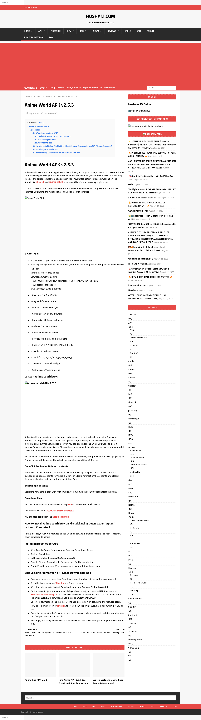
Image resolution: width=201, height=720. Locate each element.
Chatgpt (132, 386)
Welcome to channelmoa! (140, 259)
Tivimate (132, 631)
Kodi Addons (135, 450)
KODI (82, 31)
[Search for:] (12, 2)
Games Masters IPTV (138, 211)
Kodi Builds (135, 472)
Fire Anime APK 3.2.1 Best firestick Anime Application (73, 681)
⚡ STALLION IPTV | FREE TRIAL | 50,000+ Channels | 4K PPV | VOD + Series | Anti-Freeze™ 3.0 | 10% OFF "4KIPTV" (152, 144)
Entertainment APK (138, 338)
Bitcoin (131, 377)
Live (130, 480)
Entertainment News (139, 520)
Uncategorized (135, 639)
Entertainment (137, 457)
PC (129, 551)
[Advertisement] (100, 63)
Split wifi (132, 615)
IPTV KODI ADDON (139, 464)
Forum (150, 31)
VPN (139, 31)
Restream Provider (137, 285)
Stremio (132, 623)
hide (40, 123)
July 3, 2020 (34, 113)
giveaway (132, 410)
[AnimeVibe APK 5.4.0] (40, 665)
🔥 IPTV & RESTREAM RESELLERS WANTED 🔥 (150, 277)
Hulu (130, 427)
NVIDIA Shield (56, 182)
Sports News (135, 543)
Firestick (55, 31)
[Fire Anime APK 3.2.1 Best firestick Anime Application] (74, 665)
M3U (130, 488)
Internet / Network (138, 583)
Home (27, 31)
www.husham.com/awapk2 (60, 510)
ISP (131, 536)
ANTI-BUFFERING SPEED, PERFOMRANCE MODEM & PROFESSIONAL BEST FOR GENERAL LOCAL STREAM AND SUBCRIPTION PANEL (152, 164)
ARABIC (131, 369)
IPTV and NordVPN (137, 264)
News (96, 31)
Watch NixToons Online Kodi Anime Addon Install (108, 681)
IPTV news (134, 528)
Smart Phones (135, 598)
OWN (130, 184)
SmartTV (132, 607)
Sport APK (134, 353)
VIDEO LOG (133, 648)
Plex (130, 560)
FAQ (51, 37)
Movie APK (133, 496)
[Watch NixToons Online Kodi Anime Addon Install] (108, 665)
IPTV (69, 31)
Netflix (131, 505)
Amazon (132, 315)
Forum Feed (155, 133)
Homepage (133, 419)
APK (40, 31)
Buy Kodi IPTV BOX (33, 37)
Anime (133, 330)
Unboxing (134, 591)
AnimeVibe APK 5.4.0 (36, 680)
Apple (128, 31)
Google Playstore (61, 517)
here (69, 504)
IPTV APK (134, 345)
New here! (133, 290)
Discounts (134, 575)
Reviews (111, 31)
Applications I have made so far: (144, 197)
